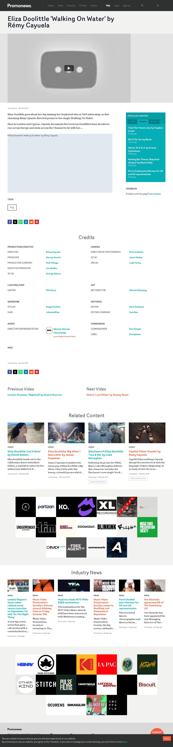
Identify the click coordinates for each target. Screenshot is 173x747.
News (60, 5)
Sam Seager (135, 328)
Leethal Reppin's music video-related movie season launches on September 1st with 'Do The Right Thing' (18, 608)
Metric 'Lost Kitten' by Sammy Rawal (107, 395)
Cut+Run (133, 312)
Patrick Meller (136, 252)
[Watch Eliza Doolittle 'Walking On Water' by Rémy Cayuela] (69, 68)
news (10, 595)
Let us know (155, 193)
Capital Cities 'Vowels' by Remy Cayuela (145, 453)
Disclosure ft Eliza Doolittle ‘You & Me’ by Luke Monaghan (105, 455)
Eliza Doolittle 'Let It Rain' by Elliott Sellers (24, 453)
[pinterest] (37, 222)
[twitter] (15, 222)
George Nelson (53, 273)
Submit (93, 5)
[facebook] (10, 222)
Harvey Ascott (53, 257)
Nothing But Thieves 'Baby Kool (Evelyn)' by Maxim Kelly (143, 161)
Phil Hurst (51, 290)
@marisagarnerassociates (64, 336)
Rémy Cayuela (53, 252)
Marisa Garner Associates (62, 330)
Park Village (52, 262)
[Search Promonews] (142, 5)
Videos (51, 5)
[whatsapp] (20, 222)
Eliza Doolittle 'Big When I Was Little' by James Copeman (64, 455)
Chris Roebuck (136, 306)
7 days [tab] (132, 121)
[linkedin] (26, 222)
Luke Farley (135, 262)
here (124, 741)
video (10, 447)
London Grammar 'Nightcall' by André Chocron (35, 395)
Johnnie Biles (52, 312)
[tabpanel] (145, 153)
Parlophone (135, 334)
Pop (12, 207)
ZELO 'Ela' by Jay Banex (140, 139)
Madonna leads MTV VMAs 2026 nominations (73, 601)
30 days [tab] (142, 121)
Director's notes (97, 482)
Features (71, 5)
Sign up (126, 5)
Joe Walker (51, 268)
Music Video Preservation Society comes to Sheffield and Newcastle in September (104, 607)
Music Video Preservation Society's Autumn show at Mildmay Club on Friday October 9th (43, 607)
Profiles (83, 5)
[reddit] (31, 222)
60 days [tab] (154, 121)
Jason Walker (136, 257)
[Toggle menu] (157, 5)
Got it (167, 738)
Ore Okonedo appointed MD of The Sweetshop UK (154, 604)
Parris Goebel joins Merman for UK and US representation (145, 172)
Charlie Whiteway (138, 290)
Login (116, 5)
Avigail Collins (53, 306)
